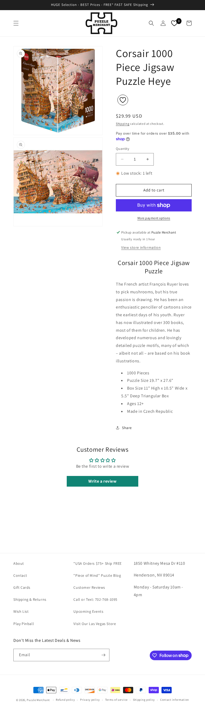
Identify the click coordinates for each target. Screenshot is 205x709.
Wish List (21, 611)
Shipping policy (144, 700)
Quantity (122, 148)
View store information (141, 247)
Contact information (174, 700)
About (18, 563)
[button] (16, 23)
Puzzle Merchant (38, 700)
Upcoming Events (88, 611)
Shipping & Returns (29, 599)
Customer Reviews (89, 587)
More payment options (153, 218)
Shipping (122, 124)
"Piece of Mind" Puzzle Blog (97, 575)
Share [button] (127, 427)
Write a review (102, 481)
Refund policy (65, 700)
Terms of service (116, 700)
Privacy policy (90, 700)
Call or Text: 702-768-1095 (95, 599)
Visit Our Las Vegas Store (94, 623)
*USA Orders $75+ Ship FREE (97, 563)
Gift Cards (21, 587)
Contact (20, 575)
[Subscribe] (103, 655)
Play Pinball (23, 623)
